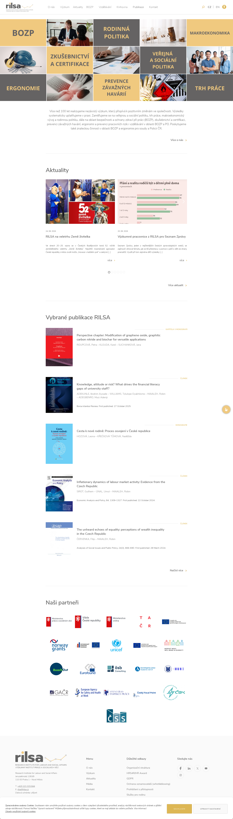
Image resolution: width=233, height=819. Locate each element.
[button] (109, 272)
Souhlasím (179, 809)
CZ (209, 7)
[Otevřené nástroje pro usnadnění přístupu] (224, 7)
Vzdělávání (105, 7)
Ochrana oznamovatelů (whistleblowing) (148, 784)
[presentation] (49, 201)
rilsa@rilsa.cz (23, 789)
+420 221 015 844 (26, 786)
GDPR (130, 778)
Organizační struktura (138, 767)
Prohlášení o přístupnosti (140, 789)
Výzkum (65, 7)
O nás (51, 7)
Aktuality (78, 7)
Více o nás (177, 140)
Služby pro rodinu (136, 794)
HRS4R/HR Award (137, 773)
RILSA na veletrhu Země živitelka (68, 237)
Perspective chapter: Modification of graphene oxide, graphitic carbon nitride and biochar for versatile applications (118, 337)
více (110, 260)
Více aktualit (175, 285)
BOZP (89, 7)
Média (89, 784)
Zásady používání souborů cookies (20, 811)
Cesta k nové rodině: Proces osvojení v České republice (113, 431)
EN (218, 7)
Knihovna (122, 7)
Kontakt (153, 7)
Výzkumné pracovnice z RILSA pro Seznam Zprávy (152, 237)
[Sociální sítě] (226, 409)
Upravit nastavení (210, 809)
